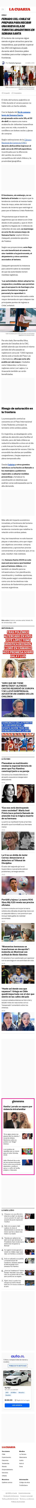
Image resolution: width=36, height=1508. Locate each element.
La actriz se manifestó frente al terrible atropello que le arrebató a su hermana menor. (17, 824)
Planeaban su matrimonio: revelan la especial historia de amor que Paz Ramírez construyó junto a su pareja (17, 767)
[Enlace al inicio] (18, 1102)
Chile (4, 15)
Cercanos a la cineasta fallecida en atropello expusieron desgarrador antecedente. (15, 777)
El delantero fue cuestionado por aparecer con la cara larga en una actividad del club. (18, 959)
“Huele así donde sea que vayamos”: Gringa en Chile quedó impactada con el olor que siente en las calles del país (18, 992)
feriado (28, 620)
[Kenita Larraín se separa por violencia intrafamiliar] (18, 1120)
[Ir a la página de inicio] (19, 9)
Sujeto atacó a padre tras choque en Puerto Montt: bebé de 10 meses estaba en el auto (14, 1283)
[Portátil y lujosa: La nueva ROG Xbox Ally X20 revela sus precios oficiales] (18, 932)
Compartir (6, 93)
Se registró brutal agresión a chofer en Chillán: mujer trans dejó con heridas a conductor (13, 1252)
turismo (12, 620)
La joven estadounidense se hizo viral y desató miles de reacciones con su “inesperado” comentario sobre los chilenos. (17, 1004)
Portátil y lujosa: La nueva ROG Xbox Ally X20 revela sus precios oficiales (18, 902)
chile (14, 622)
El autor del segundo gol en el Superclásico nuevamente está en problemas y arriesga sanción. (15, 869)
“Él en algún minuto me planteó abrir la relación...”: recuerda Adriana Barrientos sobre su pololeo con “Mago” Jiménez (11, 1139)
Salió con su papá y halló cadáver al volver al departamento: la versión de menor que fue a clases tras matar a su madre (13, 1230)
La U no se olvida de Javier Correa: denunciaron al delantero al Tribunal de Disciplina (15, 859)
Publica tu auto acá (17, 1366)
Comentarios (17, 93)
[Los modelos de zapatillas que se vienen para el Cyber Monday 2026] (27, 1151)
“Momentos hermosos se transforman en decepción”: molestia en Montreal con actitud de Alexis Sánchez (16, 950)
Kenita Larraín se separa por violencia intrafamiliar (17, 1108)
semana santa (20, 620)
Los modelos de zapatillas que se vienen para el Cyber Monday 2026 (11, 1152)
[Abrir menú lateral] (3, 9)
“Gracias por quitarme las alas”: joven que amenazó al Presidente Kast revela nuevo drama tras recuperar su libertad (14, 1242)
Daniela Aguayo (15, 63)
